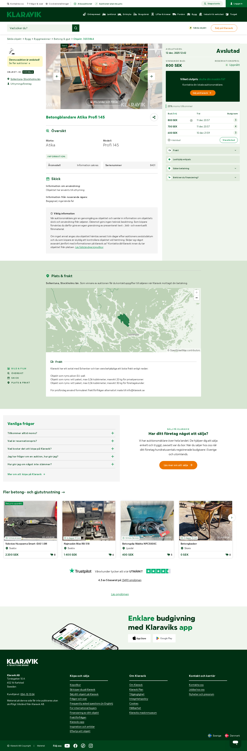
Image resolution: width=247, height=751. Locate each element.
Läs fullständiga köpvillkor (89, 247)
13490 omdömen (131, 580)
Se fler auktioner (18, 63)
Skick (15, 378)
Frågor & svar (36, 4)
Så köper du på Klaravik (82, 689)
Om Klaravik (136, 684)
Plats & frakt (20, 382)
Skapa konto (214, 3)
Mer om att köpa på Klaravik (25, 474)
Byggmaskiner (42, 38)
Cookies (133, 703)
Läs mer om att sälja (176, 465)
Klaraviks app (77, 721)
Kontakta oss (17, 4)
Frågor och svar (78, 698)
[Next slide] (151, 76)
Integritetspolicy (138, 698)
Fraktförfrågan (78, 717)
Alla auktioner (85, 4)
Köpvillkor (75, 684)
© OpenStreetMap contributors (183, 350)
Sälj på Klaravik (200, 93)
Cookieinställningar (59, 4)
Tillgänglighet (136, 694)
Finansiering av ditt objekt (84, 712)
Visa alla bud (229, 140)
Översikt (17, 373)
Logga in (238, 3)
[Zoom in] (196, 292)
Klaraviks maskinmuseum (143, 712)
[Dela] (154, 117)
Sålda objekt (199, 28)
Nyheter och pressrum (201, 694)
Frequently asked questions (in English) (91, 703)
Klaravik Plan (136, 689)
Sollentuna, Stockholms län (25, 79)
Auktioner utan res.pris (110, 4)
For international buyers (83, 707)
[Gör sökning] (75, 28)
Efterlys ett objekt (80, 731)
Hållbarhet (135, 707)
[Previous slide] (57, 76)
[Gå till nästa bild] (231, 517)
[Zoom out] (196, 297)
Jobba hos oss (197, 689)
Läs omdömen (120, 594)
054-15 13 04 (27, 694)
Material (41, 745)
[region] (123, 320)
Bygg (28, 38)
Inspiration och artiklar (82, 726)
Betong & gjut (62, 38)
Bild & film (18, 368)
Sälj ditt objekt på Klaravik (84, 694)
